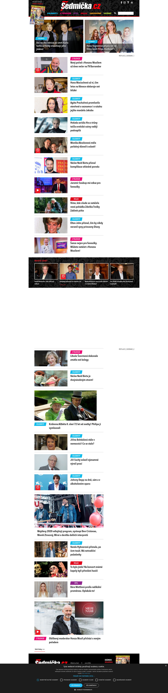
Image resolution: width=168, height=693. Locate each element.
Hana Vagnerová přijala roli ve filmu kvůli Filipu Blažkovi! (101, 48)
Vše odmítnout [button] (91, 685)
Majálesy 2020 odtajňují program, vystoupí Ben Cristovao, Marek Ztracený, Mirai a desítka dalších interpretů (67, 533)
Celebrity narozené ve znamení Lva (70, 281)
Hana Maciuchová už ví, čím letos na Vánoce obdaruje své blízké (85, 86)
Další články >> (40, 649)
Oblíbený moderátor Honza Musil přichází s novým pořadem (75, 640)
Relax (84, 14)
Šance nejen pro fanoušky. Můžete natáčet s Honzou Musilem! (83, 247)
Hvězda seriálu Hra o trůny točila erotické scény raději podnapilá (84, 127)
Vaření (107, 14)
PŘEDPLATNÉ (74, 663)
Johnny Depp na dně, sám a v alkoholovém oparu (85, 482)
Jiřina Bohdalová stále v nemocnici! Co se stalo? (82, 442)
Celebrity (52, 14)
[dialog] (84, 678)
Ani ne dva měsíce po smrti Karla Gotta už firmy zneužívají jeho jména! (52, 46)
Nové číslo (37, 3)
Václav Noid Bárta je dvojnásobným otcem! (81, 378)
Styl (75, 14)
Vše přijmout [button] (75, 685)
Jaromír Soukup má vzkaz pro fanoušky (85, 185)
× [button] (166, 665)
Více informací (86, 673)
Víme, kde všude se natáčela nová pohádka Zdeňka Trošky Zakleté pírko (85, 207)
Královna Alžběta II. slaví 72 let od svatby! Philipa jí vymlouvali (75, 426)
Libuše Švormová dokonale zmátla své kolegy (84, 358)
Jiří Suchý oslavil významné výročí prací (84, 462)
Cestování (95, 14)
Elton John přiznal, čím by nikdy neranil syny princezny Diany (86, 225)
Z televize (65, 14)
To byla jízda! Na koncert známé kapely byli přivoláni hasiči (86, 569)
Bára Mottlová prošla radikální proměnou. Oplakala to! (85, 589)
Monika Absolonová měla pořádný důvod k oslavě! (83, 145)
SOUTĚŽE (88, 663)
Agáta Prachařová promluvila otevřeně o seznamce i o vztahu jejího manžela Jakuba (86, 107)
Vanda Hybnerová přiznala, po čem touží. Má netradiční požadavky (85, 551)
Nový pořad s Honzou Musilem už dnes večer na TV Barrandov (85, 64)
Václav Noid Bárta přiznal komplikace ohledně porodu (84, 165)
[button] (84, 676)
